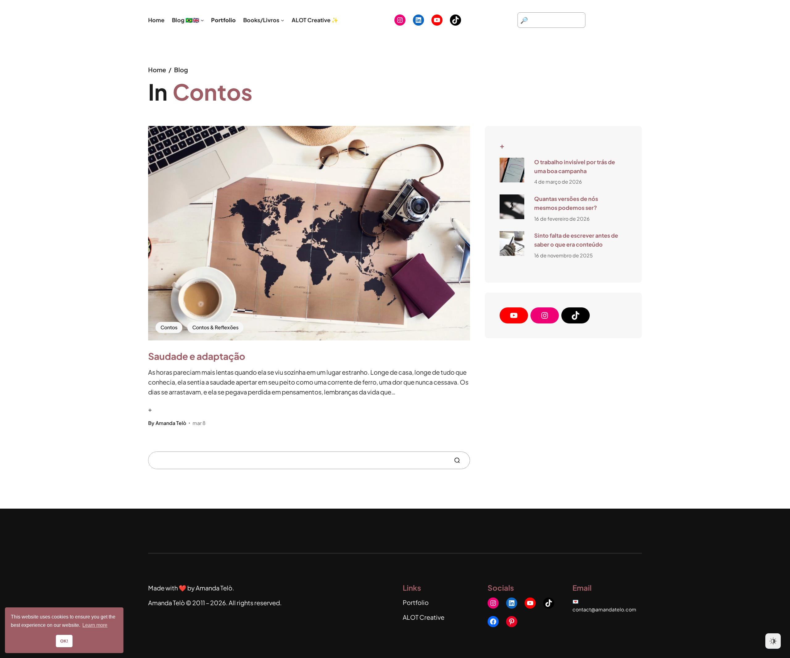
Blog (181, 69)
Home (157, 69)
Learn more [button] (94, 625)
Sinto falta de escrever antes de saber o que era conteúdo (576, 240)
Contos (168, 327)
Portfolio (416, 602)
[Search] (459, 460)
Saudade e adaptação (196, 356)
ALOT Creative (423, 617)
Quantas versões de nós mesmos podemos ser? (566, 203)
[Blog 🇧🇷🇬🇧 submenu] (202, 20)
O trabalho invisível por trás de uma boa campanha (574, 166)
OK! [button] (64, 641)
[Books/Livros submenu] (282, 20)
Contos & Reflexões (215, 327)
